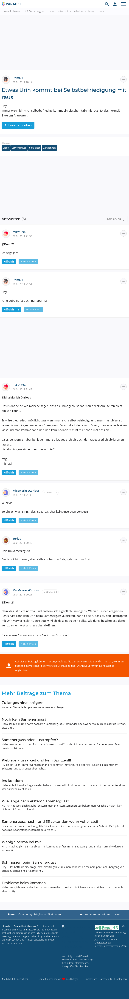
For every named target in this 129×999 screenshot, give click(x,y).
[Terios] (7, 540)
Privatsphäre (120, 978)
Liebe (6, 148)
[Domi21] (7, 79)
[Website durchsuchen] (107, 4)
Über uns (82, 914)
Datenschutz (105, 978)
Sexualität (34, 148)
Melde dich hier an (101, 661)
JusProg (122, 945)
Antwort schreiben (18, 125)
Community (25, 914)
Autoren (95, 914)
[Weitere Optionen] (123, 79)
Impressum (91, 978)
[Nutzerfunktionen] (115, 4)
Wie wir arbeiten (111, 914)
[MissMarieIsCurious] (7, 492)
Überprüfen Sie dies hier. (75, 966)
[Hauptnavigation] (123, 4)
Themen (16, 11)
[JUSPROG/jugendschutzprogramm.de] (107, 927)
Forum (5, 11)
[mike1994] (7, 233)
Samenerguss (36, 11)
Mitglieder (40, 914)
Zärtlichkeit (49, 148)
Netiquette (54, 914)
